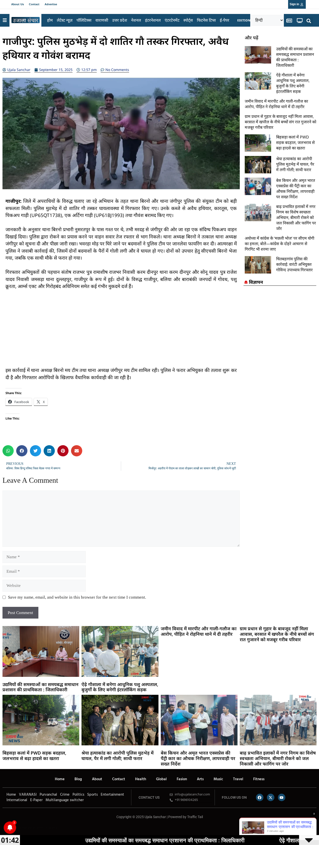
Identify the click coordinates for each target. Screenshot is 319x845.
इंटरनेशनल (153, 20)
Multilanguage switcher (65, 800)
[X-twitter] (270, 797)
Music (218, 779)
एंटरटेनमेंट (172, 20)
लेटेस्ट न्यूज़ (65, 20)
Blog (78, 779)
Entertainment (112, 794)
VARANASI (28, 794)
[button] (309, 21)
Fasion (182, 779)
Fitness (258, 779)
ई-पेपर (224, 20)
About (97, 779)
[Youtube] (281, 797)
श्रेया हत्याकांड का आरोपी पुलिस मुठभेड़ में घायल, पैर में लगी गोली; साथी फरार (295, 164)
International (16, 800)
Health (140, 779)
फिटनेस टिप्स (206, 20)
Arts (200, 779)
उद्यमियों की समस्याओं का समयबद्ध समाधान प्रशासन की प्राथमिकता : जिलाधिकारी (295, 57)
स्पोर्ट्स (188, 20)
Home (60, 779)
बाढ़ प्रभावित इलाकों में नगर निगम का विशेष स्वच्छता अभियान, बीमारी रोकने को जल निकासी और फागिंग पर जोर (296, 217)
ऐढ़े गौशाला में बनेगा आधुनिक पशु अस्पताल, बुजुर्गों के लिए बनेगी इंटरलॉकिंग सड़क (293, 83)
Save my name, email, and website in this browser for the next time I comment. (77, 597)
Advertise (51, 4)
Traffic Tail (195, 817)
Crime (65, 794)
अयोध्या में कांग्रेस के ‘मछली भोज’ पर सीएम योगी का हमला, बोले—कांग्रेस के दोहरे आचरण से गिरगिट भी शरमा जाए (279, 243)
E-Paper (36, 800)
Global (161, 779)
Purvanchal (48, 794)
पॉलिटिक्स (84, 20)
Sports (92, 794)
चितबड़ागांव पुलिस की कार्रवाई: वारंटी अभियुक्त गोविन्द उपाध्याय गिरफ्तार (294, 264)
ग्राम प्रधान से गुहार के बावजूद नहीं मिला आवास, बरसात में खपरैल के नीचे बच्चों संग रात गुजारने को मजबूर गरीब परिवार (280, 122)
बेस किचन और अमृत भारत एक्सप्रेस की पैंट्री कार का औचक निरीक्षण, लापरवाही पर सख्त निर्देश (295, 189)
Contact (34, 4)
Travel (238, 779)
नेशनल (136, 20)
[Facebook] (259, 797)
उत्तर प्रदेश (119, 20)
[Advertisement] (121, 332)
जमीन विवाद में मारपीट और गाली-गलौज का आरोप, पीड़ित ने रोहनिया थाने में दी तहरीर (276, 103)
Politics (78, 794)
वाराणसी (101, 20)
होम (50, 20)
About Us (17, 4)
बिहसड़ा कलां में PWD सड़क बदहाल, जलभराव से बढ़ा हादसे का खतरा (295, 142)
